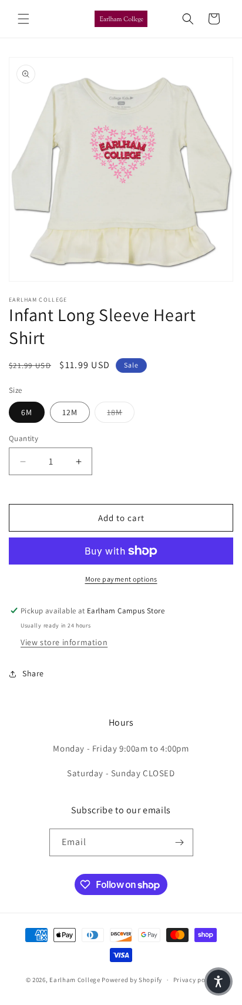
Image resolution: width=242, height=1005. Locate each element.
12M (70, 412)
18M (121, 412)
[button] (23, 19)
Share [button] (33, 673)
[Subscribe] (180, 842)
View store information (64, 642)
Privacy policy (195, 980)
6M (26, 412)
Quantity (23, 438)
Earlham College (74, 980)
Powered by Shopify (132, 980)
